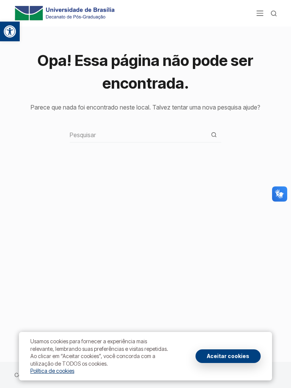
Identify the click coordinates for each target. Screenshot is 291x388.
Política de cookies (52, 371)
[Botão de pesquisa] (214, 134)
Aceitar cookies (228, 356)
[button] (10, 31)
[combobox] (138, 134)
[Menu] (260, 13)
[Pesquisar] (274, 13)
